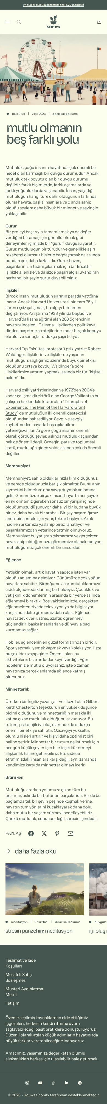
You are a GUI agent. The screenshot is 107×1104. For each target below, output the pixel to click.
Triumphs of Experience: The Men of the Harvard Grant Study (46, 407)
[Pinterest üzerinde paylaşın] (57, 833)
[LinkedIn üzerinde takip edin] (66, 1083)
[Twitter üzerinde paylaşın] (44, 833)
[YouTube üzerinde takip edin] (40, 1083)
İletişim (12, 1003)
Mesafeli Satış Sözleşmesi (18, 977)
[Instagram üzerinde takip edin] (27, 1083)
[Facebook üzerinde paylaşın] (31, 833)
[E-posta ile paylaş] (70, 833)
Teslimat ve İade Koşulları (20, 963)
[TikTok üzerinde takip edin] (53, 1083)
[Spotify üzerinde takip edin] (80, 1083)
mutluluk (18, 114)
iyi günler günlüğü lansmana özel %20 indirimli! (53, 5)
